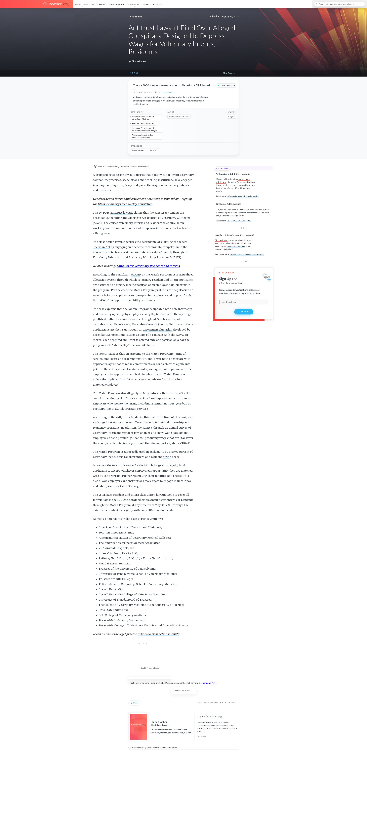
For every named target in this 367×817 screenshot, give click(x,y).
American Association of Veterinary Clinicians (143, 117)
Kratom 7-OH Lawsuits (239, 220)
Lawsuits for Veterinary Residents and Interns (148, 266)
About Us (158, 4)
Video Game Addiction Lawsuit (243, 196)
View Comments (229, 73)
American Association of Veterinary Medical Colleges (144, 129)
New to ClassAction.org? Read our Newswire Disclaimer (123, 166)
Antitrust (154, 150)
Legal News (133, 4)
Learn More (201, 736)
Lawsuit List (81, 4)
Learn (146, 4)
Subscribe (244, 312)
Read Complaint (226, 85)
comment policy (170, 747)
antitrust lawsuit (121, 213)
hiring (167, 457)
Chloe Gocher (139, 61)
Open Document (183, 690)
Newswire (136, 16)
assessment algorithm (157, 330)
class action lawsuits (236, 246)
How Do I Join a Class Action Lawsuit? (247, 254)
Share (134, 73)
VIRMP (135, 274)
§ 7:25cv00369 (166, 92)
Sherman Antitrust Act (179, 116)
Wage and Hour (139, 150)
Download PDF (208, 682)
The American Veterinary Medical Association (143, 136)
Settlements (98, 4)
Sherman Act (101, 247)
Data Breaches (116, 4)
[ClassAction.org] (37, 4)
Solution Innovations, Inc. (143, 123)
